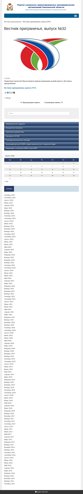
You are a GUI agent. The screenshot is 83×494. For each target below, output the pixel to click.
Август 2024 (8, 221)
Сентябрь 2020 (10, 330)
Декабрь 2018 (9, 385)
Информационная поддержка (15, 124)
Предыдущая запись (31, 102)
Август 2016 (8, 458)
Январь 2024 (9, 226)
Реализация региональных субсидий (18, 140)
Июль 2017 (8, 429)
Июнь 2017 (8, 431)
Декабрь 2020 (9, 322)
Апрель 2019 (9, 374)
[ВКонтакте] (8, 92)
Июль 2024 (8, 223)
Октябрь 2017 (9, 421)
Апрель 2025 (9, 205)
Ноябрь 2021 (9, 294)
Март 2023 (8, 252)
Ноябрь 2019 (9, 356)
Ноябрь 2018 (9, 387)
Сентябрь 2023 (10, 236)
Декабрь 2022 (9, 260)
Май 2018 (7, 403)
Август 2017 (8, 426)
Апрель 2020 (9, 343)
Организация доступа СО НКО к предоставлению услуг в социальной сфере (31, 144)
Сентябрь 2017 (10, 424)
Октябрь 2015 (9, 484)
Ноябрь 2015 (9, 481)
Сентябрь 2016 (10, 455)
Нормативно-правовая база (15, 132)
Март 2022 (8, 283)
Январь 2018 (9, 413)
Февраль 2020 (9, 348)
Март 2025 (8, 208)
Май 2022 (7, 278)
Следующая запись (52, 102)
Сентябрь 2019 (10, 361)
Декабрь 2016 (9, 447)
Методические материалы (14, 128)
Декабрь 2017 (9, 416)
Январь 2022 (9, 288)
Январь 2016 (9, 476)
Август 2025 (8, 200)
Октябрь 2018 (9, 390)
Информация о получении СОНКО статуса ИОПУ (21, 148)
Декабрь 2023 (9, 229)
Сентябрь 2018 (10, 392)
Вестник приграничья (12, 22)
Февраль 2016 (9, 473)
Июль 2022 (8, 273)
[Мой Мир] (14, 92)
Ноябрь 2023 (9, 231)
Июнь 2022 (8, 275)
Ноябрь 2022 (9, 262)
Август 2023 (8, 239)
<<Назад (7, 98)
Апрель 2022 (9, 281)
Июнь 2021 (8, 307)
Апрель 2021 (9, 312)
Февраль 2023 (9, 255)
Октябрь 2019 (9, 359)
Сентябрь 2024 (10, 218)
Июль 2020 (8, 335)
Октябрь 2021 (9, 296)
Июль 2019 (8, 366)
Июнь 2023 (8, 244)
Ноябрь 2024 (9, 213)
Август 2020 (8, 333)
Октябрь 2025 (9, 195)
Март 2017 (8, 439)
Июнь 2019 (8, 369)
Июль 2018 (8, 398)
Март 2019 (8, 377)
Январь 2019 (9, 382)
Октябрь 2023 (9, 234)
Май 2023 (7, 247)
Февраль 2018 (9, 411)
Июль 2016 (8, 460)
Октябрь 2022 (9, 265)
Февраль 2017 (9, 442)
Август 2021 (8, 301)
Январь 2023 (9, 257)
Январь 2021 (9, 320)
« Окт (6, 181)
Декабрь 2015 (9, 478)
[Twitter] (10, 92)
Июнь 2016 (8, 463)
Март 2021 (8, 314)
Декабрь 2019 (9, 353)
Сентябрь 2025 (10, 197)
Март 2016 (8, 471)
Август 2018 (8, 395)
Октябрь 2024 (9, 216)
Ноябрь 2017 (9, 418)
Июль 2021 (8, 304)
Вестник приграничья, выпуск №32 (20, 88)
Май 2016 (7, 465)
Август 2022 (8, 270)
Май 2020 (7, 340)
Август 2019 (8, 364)
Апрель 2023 (9, 249)
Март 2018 (8, 408)
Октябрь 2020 (9, 327)
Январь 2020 (9, 351)
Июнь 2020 (8, 338)
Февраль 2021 (9, 317)
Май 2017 (7, 434)
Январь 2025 (9, 210)
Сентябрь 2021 (10, 299)
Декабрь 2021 (9, 291)
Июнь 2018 (8, 400)
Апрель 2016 (9, 468)
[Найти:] (39, 113)
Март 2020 (8, 346)
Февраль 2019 (9, 379)
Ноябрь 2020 (9, 325)
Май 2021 (7, 309)
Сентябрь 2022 (10, 268)
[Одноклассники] (12, 92)
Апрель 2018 (9, 405)
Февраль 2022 (9, 286)
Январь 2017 (9, 445)
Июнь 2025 (8, 203)
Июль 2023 (8, 242)
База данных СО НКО (13, 136)
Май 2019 (7, 372)
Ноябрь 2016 (9, 450)
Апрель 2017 (9, 437)
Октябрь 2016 (9, 452)
